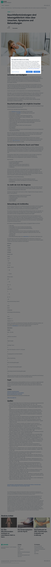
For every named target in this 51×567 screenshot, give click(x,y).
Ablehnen (29, 71)
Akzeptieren (37, 71)
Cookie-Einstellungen (15, 71)
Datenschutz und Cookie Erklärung (33, 68)
